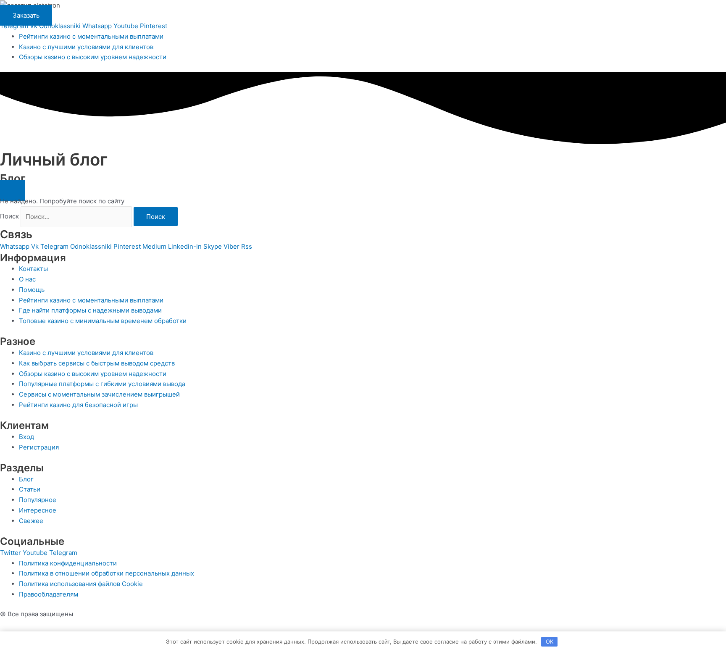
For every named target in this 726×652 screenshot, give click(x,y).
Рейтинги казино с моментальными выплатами (91, 36)
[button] (12, 190)
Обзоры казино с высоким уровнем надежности (92, 57)
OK (549, 641)
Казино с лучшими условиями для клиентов (86, 47)
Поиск (9, 217)
